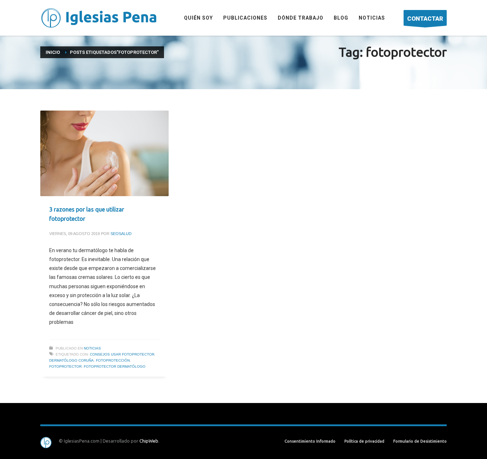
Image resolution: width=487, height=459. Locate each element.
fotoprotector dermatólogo (114, 366)
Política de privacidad (364, 441)
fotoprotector (65, 366)
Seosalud (121, 233)
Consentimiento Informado (309, 441)
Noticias (92, 348)
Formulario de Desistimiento (420, 441)
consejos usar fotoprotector (122, 354)
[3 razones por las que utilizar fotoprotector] (104, 153)
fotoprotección (113, 360)
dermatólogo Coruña (71, 360)
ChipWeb (148, 440)
